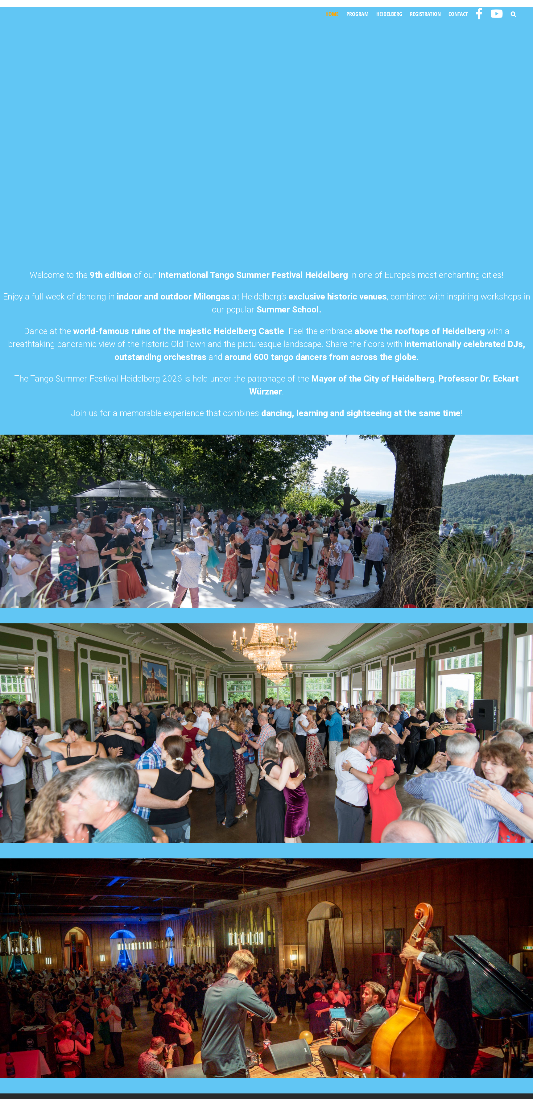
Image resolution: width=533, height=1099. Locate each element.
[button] (513, 14)
